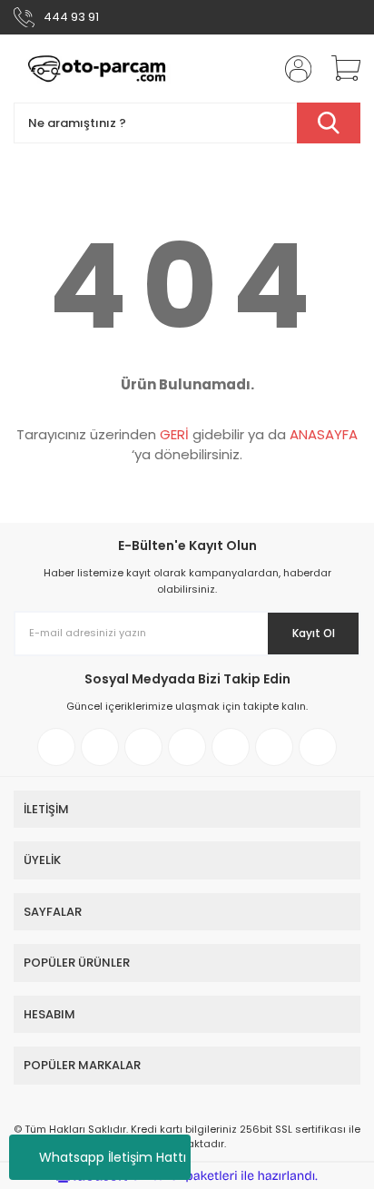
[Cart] (339, 69)
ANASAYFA (324, 434)
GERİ (174, 434)
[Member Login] (292, 69)
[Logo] (97, 68)
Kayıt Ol (313, 633)
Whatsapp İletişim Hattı (112, 1157)
